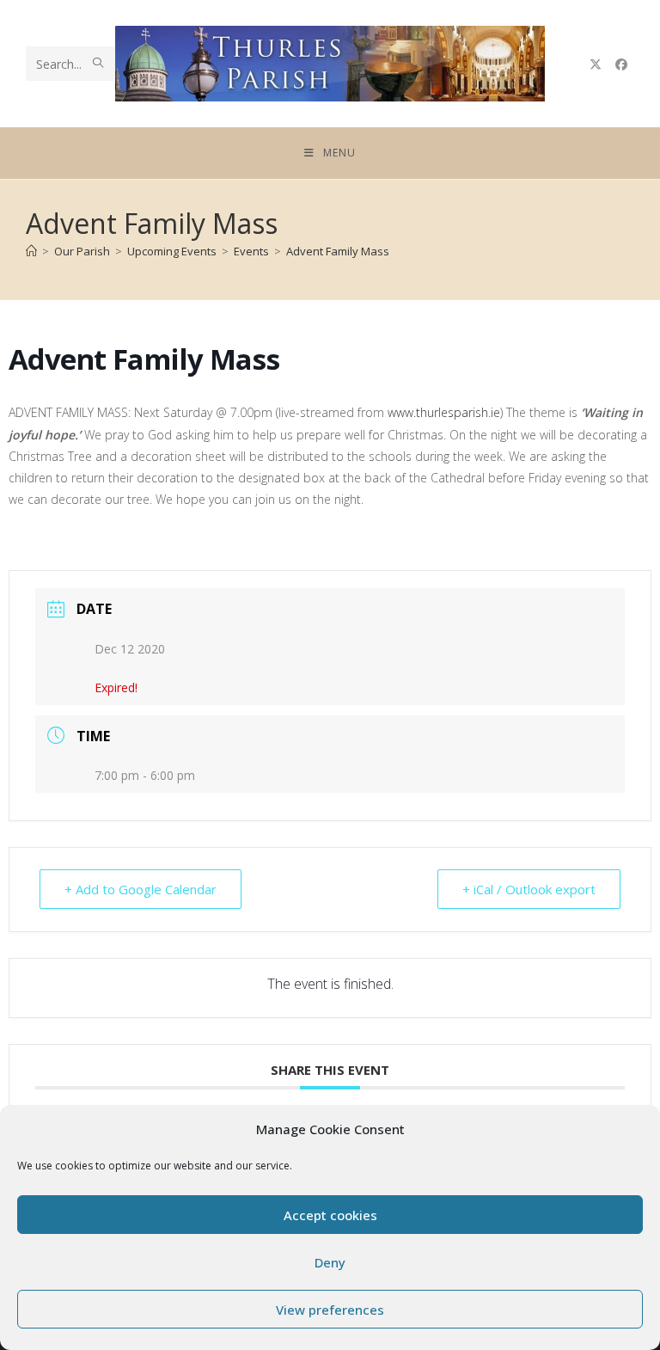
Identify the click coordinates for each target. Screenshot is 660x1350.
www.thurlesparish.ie (444, 412)
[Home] (31, 251)
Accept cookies (330, 1215)
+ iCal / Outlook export (529, 889)
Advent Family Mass (337, 251)
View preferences (330, 1309)
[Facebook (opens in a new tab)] (621, 64)
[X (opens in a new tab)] (595, 64)
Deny (330, 1262)
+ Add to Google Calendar (140, 889)
